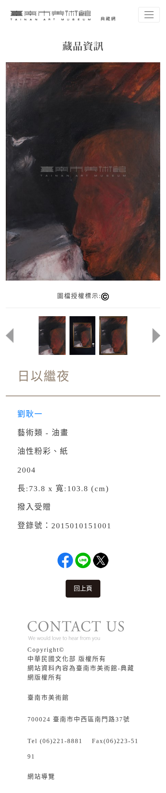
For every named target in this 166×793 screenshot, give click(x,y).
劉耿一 (30, 414)
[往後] (156, 335)
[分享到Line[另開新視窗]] (83, 560)
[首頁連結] (64, 14)
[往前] (10, 335)
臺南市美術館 (48, 697)
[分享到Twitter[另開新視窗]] (100, 560)
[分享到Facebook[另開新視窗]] (65, 560)
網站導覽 (41, 776)
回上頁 (83, 588)
